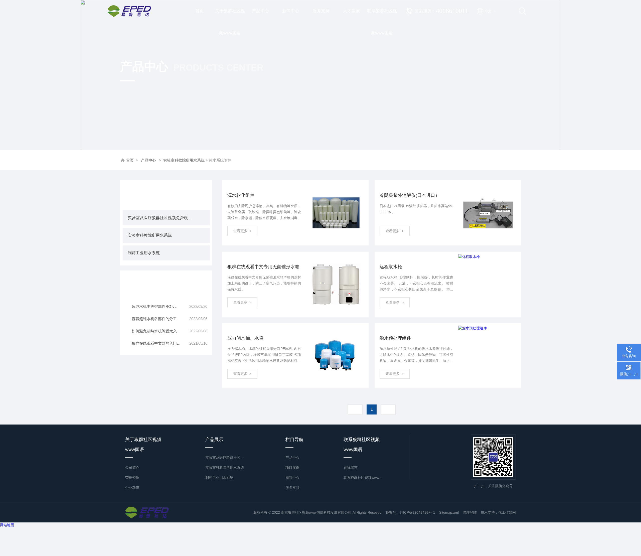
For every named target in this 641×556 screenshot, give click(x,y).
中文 (490, 11)
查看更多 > (242, 231)
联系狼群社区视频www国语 (382, 15)
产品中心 (260, 11)
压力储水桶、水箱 (245, 338)
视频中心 (292, 478)
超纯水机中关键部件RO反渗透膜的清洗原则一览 (159, 306)
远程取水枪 (391, 266)
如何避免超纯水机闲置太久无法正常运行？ (159, 331)
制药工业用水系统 (144, 253)
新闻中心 (290, 11)
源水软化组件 (240, 195)
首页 (199, 11)
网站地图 (7, 525)
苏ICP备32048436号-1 (417, 512)
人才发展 (351, 11)
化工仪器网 (507, 512)
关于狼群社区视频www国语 (230, 15)
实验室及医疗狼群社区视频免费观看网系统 (161, 218)
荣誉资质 (132, 478)
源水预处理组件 (395, 338)
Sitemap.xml (449, 512)
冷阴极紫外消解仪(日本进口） (410, 195)
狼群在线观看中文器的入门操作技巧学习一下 (159, 343)
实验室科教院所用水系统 (184, 160)
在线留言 (351, 468)
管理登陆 (470, 512)
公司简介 (132, 468)
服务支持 (321, 11)
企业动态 (132, 488)
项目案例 (292, 468)
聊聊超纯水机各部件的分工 (154, 319)
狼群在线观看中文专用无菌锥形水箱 (263, 266)
